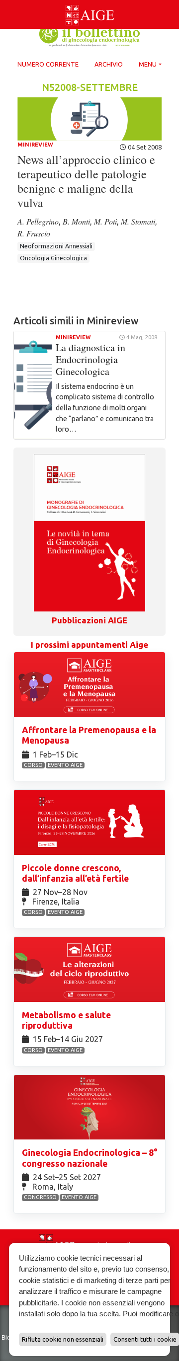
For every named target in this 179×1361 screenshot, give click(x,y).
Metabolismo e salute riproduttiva (66, 1020)
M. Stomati (138, 221)
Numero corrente (48, 64)
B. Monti (76, 221)
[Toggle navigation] (6, 2)
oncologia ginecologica (53, 258)
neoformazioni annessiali (56, 246)
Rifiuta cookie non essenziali (62, 1339)
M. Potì (105, 221)
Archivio (108, 64)
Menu (148, 64)
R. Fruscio (33, 233)
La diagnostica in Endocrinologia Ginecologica (90, 359)
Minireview (35, 145)
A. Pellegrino (38, 221)
